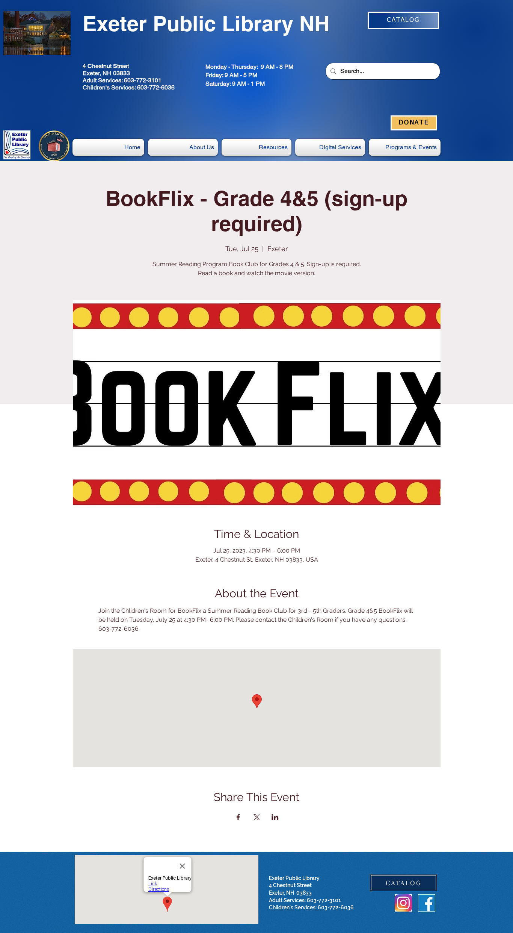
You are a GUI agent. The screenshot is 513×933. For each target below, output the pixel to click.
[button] (330, 147)
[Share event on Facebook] (238, 817)
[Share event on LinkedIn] (275, 817)
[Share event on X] (256, 817)
